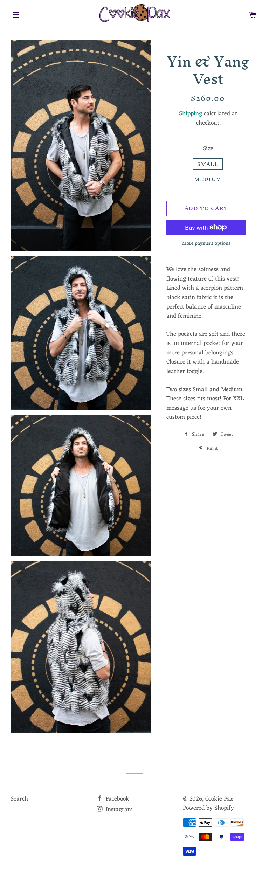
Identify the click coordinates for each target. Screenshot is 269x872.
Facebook (116, 799)
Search (19, 799)
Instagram (118, 809)
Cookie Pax (219, 799)
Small (208, 164)
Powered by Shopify (208, 808)
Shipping (190, 114)
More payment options (206, 244)
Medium (207, 179)
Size (208, 149)
